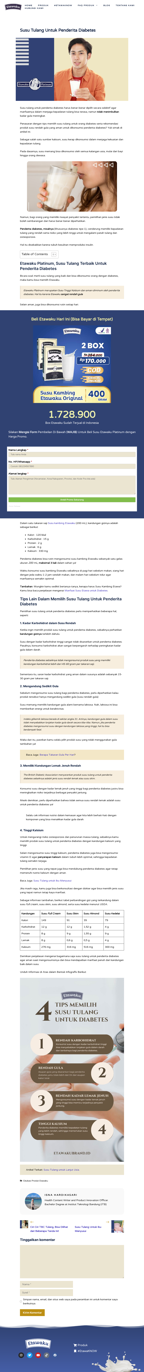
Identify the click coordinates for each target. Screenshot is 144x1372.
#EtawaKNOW (63, 5)
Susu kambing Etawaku (61, 523)
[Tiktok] (46, 1355)
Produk (43, 5)
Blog (106, 5)
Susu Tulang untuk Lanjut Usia (61, 1169)
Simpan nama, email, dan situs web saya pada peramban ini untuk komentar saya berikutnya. (70, 1301)
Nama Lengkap (18, 450)
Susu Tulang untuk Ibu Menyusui (52, 880)
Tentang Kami (125, 5)
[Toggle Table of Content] (52, 254)
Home (28, 5)
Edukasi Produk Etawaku (35, 1181)
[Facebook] (55, 1355)
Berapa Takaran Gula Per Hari (57, 754)
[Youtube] (38, 1355)
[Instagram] (21, 1355)
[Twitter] (29, 1355)
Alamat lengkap (18, 473)
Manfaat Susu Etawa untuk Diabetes (86, 590)
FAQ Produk (86, 5)
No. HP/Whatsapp (20, 461)
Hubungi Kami (34, 8)
